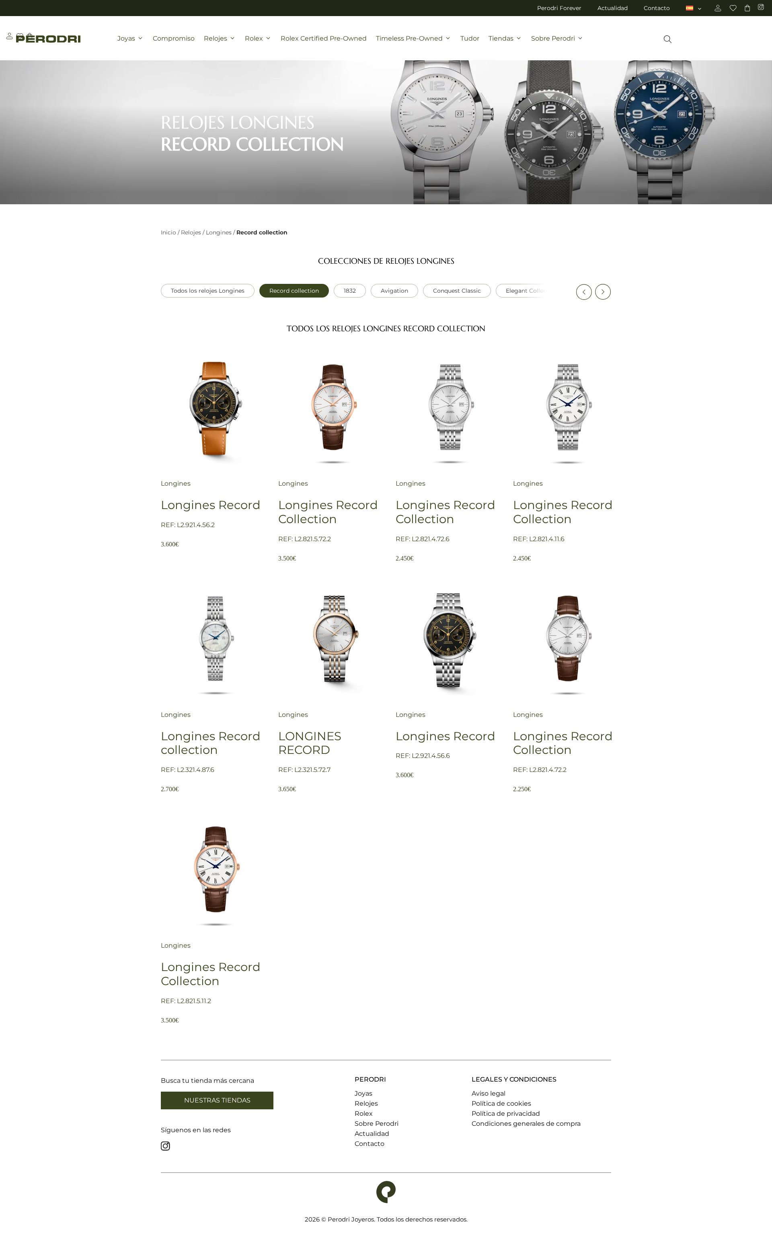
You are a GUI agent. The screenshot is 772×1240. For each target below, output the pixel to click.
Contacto (657, 8)
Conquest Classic (457, 290)
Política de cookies (501, 1103)
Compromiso (174, 38)
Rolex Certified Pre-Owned (324, 38)
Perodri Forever (559, 8)
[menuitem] (694, 8)
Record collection (294, 290)
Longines (219, 232)
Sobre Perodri (553, 38)
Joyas (126, 38)
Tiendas (501, 38)
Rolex (254, 38)
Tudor (469, 38)
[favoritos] (733, 8)
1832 (350, 290)
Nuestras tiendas (217, 1100)
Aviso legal (488, 1093)
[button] (584, 292)
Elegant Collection (532, 290)
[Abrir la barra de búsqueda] (668, 39)
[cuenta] (717, 8)
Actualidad (612, 8)
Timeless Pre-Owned (409, 38)
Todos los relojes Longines (207, 290)
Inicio (168, 232)
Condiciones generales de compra (526, 1123)
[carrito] (747, 8)
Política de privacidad (506, 1113)
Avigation (394, 290)
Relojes (215, 38)
